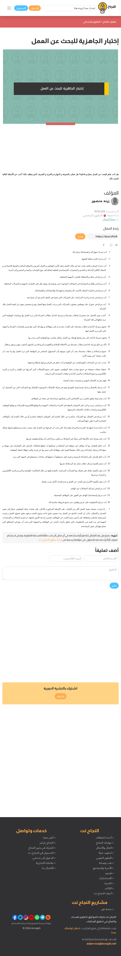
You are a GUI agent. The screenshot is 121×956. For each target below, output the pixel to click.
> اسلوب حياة (106, 852)
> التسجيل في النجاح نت (42, 852)
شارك (80, 236)
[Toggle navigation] (9, 8)
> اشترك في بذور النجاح (42, 847)
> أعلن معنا (49, 837)
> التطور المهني (105, 857)
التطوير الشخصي (92, 215)
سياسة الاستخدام (19, 923)
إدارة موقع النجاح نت (50, 539)
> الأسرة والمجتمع (103, 868)
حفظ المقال (109, 219)
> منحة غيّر (107, 909)
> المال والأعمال (105, 847)
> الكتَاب (109, 888)
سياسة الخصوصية (36, 923)
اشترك (60, 696)
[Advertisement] (60, 146)
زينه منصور (100, 201)
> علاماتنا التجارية (45, 862)
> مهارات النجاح (105, 842)
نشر (114, 585)
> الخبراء (109, 883)
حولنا (48, 923)
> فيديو (110, 873)
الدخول (35, 8)
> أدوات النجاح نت (104, 893)
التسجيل (21, 8)
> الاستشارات (106, 878)
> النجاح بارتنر (47, 842)
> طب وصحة (106, 862)
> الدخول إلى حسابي (44, 857)
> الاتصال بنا (48, 868)
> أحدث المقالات (105, 837)
